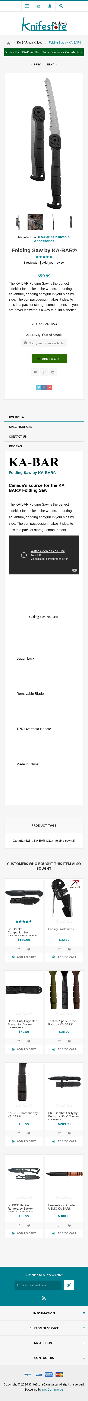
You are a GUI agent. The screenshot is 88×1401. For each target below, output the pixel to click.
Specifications (20, 426)
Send (69, 1285)
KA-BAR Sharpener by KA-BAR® (23, 1114)
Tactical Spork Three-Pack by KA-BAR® (62, 1022)
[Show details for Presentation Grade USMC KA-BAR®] (64, 1174)
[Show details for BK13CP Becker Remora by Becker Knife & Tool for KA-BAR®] (23, 1174)
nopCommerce (52, 1389)
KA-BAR (39, 840)
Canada (18, 840)
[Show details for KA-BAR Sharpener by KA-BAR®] (23, 1082)
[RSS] (44, 1298)
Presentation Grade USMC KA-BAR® (61, 1206)
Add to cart (51, 358)
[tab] (44, 417)
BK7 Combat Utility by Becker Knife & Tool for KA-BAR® (63, 1116)
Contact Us (18, 436)
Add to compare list (44, 372)
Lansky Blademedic (61, 929)
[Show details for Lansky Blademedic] (64, 898)
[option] (17, 222)
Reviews (15, 446)
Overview (16, 417)
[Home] (8, 43)
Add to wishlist (35, 372)
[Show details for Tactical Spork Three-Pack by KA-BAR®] (64, 990)
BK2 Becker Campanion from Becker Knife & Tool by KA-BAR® (23, 934)
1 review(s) (30, 262)
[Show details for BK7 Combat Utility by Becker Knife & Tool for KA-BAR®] (64, 1082)
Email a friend (53, 372)
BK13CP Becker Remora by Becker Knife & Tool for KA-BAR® (21, 1210)
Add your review (53, 262)
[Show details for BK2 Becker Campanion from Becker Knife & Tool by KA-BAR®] (23, 898)
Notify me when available (46, 343)
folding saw (62, 840)
